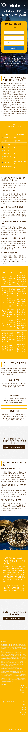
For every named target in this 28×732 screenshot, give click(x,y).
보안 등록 (14, 48)
